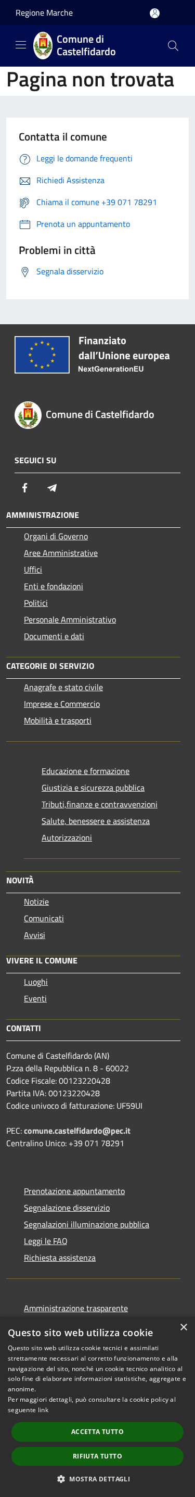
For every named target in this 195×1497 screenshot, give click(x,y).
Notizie (36, 901)
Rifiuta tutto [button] (97, 1456)
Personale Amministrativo (70, 619)
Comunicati (44, 918)
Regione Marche (44, 12)
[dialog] (97, 1406)
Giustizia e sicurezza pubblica (93, 787)
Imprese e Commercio (62, 703)
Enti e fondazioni (53, 586)
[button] (97, 1479)
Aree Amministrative (61, 553)
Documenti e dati (54, 636)
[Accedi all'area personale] (155, 13)
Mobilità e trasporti (58, 720)
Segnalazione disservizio (67, 1207)
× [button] (183, 1327)
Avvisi (34, 935)
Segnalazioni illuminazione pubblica (86, 1224)
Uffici (33, 569)
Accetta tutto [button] (97, 1431)
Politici (36, 603)
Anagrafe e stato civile (63, 687)
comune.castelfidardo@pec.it (77, 1130)
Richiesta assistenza (60, 1257)
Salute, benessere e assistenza (96, 821)
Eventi (35, 998)
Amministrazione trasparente (76, 1308)
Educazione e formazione (85, 771)
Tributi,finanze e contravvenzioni (100, 804)
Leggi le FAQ (46, 1241)
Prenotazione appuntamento (74, 1191)
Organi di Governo (56, 536)
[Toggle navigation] (21, 45)
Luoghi (36, 981)
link (43, 1409)
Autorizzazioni (67, 837)
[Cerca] (173, 46)
